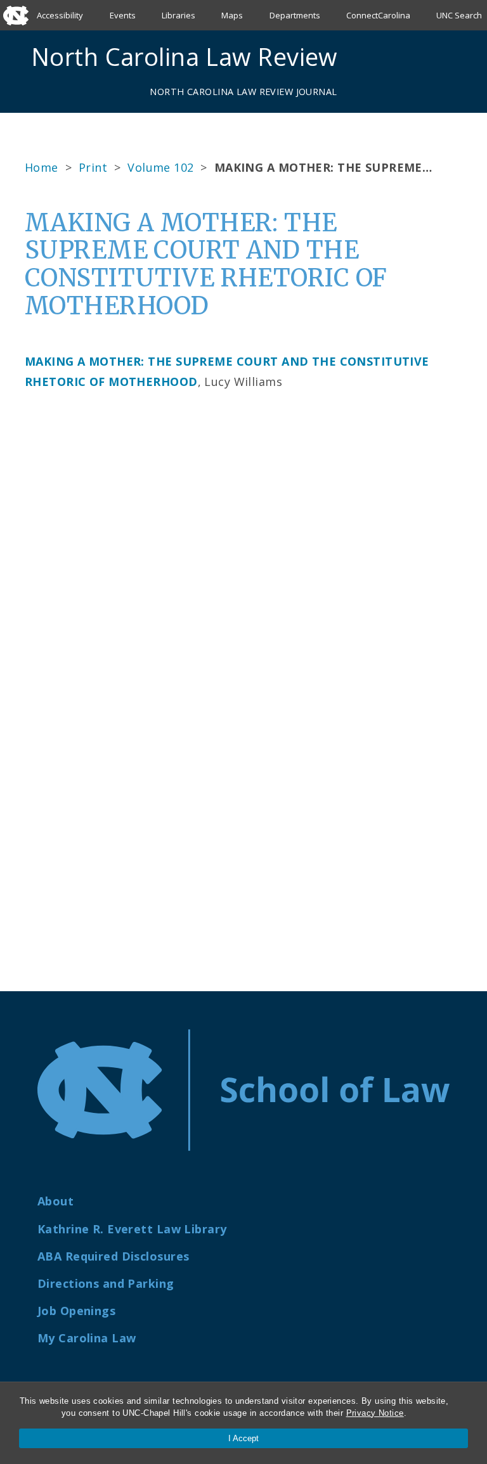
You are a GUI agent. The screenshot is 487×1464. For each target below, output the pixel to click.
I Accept (243, 1438)
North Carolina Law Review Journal (243, 92)
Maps (232, 15)
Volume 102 (160, 167)
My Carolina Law (86, 1337)
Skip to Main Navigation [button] (69, 40)
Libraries (178, 15)
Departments (294, 15)
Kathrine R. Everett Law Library (131, 1228)
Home (41, 167)
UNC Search (459, 15)
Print (93, 167)
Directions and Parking (105, 1283)
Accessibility (60, 15)
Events (123, 15)
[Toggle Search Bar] (421, 56)
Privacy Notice (375, 1413)
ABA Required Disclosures (113, 1256)
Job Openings (76, 1310)
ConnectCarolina (378, 15)
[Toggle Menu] (451, 56)
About (55, 1201)
